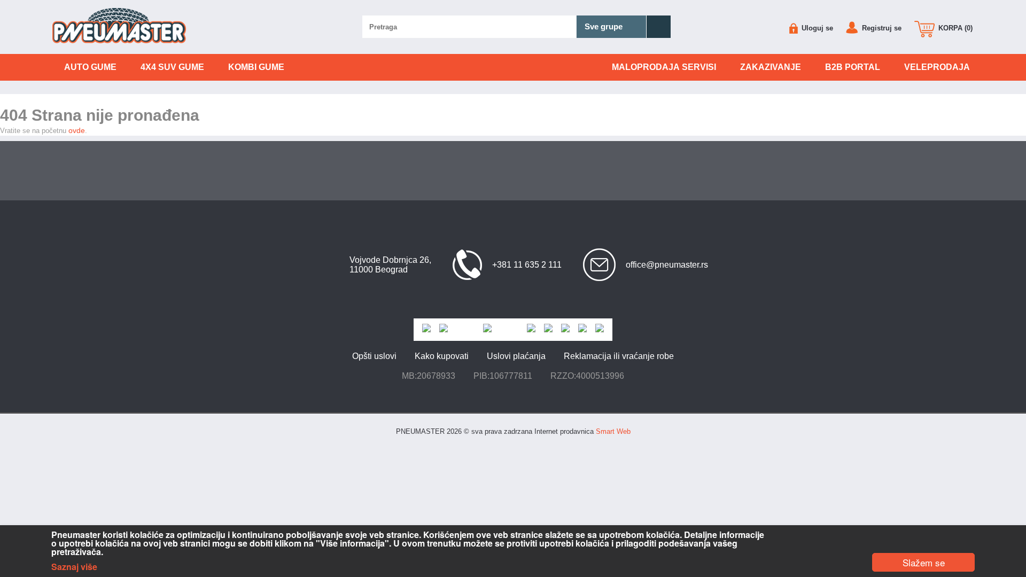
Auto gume (90, 67)
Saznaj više (74, 567)
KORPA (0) (954, 28)
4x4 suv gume (172, 67)
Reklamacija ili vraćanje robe (619, 356)
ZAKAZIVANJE (770, 67)
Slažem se (924, 562)
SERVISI (664, 67)
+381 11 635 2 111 (527, 264)
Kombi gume (256, 67)
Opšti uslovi (374, 356)
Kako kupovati (442, 356)
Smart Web (613, 431)
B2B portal (852, 67)
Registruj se (880, 28)
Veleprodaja (937, 67)
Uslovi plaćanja (516, 356)
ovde (76, 130)
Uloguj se (816, 28)
